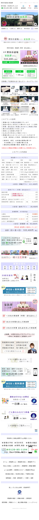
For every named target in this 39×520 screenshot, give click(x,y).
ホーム (5, 462)
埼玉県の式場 (19, 474)
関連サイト (12, 502)
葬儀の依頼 (21, 498)
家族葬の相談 (11, 498)
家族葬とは (12, 462)
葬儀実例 (24, 466)
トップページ (33, 502)
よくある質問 (8, 470)
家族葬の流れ (22, 462)
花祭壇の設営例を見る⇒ (30, 66)
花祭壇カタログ (18, 470)
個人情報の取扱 (22, 502)
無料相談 (8, 478)
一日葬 (26, 478)
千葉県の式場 (30, 474)
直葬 (32, 478)
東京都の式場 (9, 474)
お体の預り (16, 466)
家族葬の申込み (30, 470)
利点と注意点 (7, 466)
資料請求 (29, 498)
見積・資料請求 (17, 478)
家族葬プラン (32, 462)
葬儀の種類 (32, 466)
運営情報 (4, 502)
